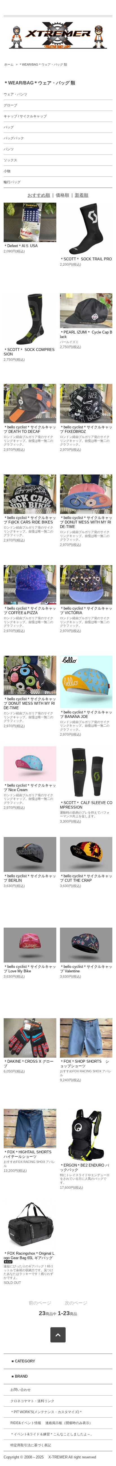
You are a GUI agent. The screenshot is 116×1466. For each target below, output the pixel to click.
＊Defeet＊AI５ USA (21, 246)
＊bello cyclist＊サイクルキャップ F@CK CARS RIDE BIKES (30, 520)
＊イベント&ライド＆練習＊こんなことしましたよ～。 (52, 1434)
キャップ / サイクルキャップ (25, 116)
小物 (7, 171)
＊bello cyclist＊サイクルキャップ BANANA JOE (86, 714)
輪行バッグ (12, 182)
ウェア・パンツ (15, 94)
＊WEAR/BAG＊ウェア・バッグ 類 (43, 64)
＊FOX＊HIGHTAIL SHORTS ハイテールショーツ (28, 1154)
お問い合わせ (20, 1390)
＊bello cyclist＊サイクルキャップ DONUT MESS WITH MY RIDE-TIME (86, 522)
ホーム (9, 64)
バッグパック (14, 138)
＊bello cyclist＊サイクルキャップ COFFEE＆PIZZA (30, 610)
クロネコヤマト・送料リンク (32, 1401)
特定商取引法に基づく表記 (30, 1445)
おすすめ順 (39, 195)
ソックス (10, 160)
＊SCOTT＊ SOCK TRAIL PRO (86, 259)
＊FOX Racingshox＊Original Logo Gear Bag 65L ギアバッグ (29, 1255)
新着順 (81, 195)
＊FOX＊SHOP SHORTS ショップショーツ (84, 1063)
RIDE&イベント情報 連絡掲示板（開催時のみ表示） (51, 1423)
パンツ (9, 149)
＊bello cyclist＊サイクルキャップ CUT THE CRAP (86, 878)
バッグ (9, 127)
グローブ (10, 105)
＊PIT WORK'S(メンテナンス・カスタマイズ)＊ (46, 1412)
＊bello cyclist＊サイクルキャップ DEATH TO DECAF (30, 429)
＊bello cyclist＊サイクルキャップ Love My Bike (30, 968)
